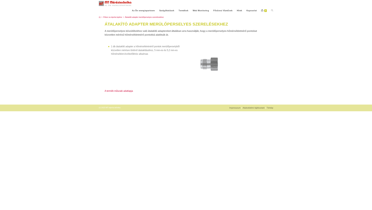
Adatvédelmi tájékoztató (254, 108)
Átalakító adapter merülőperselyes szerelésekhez (144, 17)
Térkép (270, 108)
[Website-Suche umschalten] (272, 10)
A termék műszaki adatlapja (119, 91)
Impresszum (235, 108)
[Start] (100, 17)
